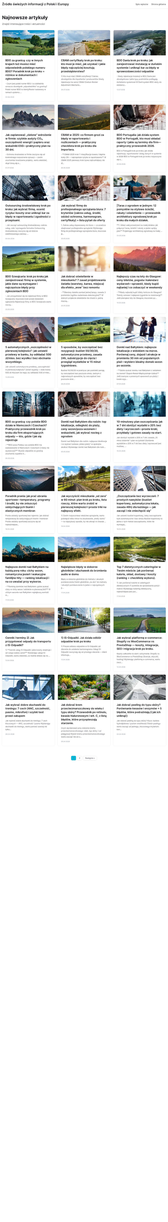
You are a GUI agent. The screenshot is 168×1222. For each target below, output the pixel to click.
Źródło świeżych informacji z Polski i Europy (35, 4)
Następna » (90, 758)
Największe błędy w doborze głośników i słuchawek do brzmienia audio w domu (83, 570)
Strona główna (158, 4)
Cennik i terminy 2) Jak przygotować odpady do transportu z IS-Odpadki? (28, 641)
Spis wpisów (142, 4)
